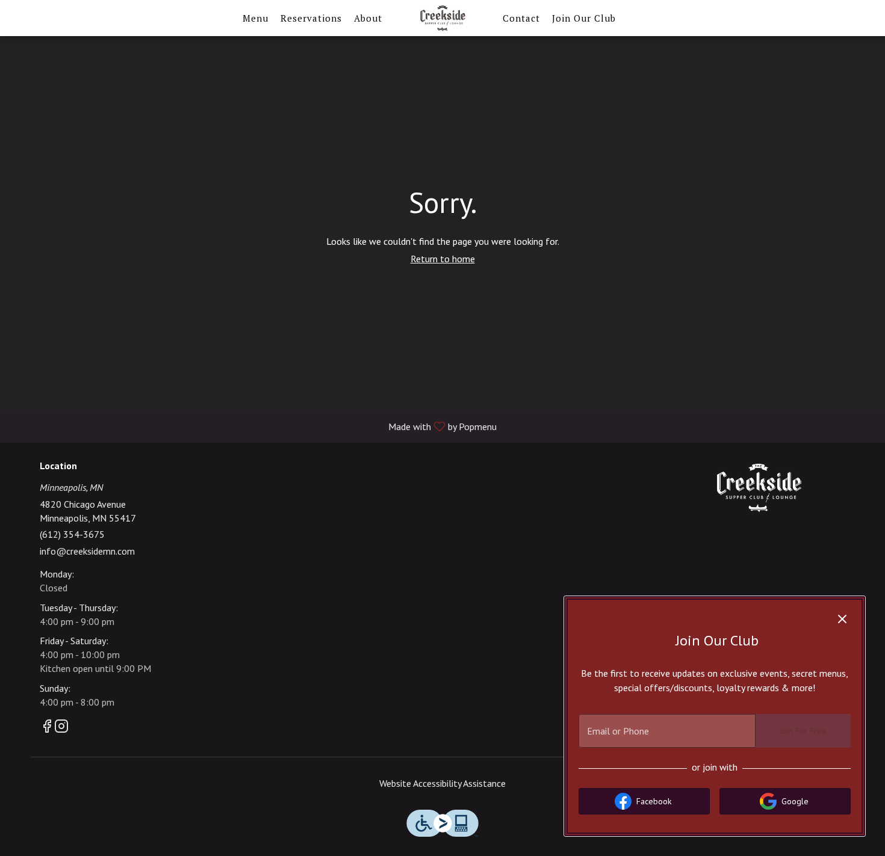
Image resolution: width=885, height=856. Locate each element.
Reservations (311, 18)
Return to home (443, 259)
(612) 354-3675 (72, 534)
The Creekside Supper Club (758, 488)
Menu (256, 18)
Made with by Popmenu (253, 426)
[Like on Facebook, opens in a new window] (47, 728)
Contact (521, 18)
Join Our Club (584, 18)
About (368, 18)
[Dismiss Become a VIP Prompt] (842, 619)
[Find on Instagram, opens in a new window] (61, 728)
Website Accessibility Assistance (442, 783)
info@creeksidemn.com (87, 551)
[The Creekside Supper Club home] (442, 18)
